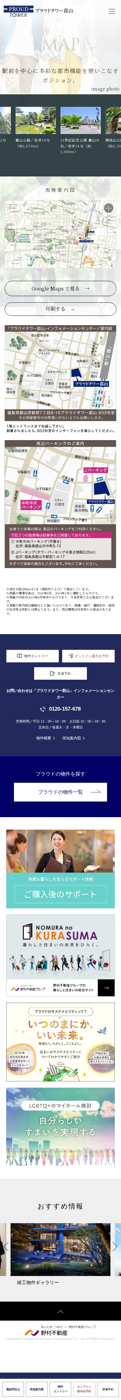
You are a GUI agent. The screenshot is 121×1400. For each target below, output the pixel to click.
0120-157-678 (65, 709)
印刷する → (60, 308)
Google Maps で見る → (61, 288)
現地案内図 (71, 738)
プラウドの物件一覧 (60, 792)
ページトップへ (60, 1311)
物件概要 (43, 738)
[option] (38, 131)
